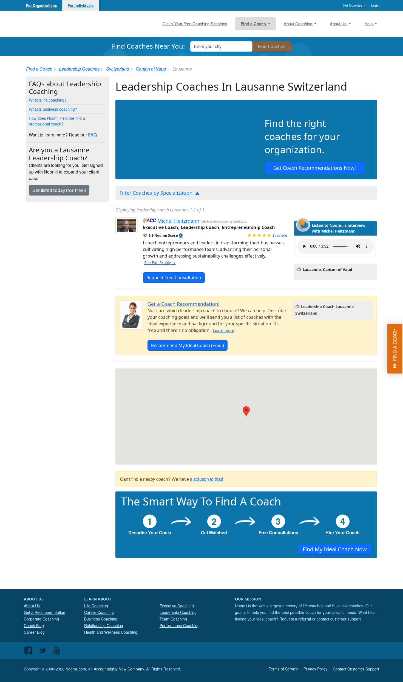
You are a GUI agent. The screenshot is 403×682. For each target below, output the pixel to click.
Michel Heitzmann (178, 220)
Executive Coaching (177, 605)
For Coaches (353, 5)
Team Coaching (173, 619)
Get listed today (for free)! (59, 190)
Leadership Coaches (79, 69)
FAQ (92, 135)
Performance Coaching (180, 625)
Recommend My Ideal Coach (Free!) (187, 345)
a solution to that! (206, 479)
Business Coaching (100, 619)
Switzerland (117, 69)
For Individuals (80, 5)
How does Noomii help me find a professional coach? (57, 121)
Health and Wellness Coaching (110, 632)
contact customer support (339, 619)
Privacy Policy (315, 669)
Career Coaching (99, 612)
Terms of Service (283, 669)
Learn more (223, 330)
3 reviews (280, 235)
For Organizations (41, 5)
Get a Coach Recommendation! (183, 304)
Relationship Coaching (103, 625)
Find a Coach (39, 69)
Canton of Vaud (151, 69)
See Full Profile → (160, 262)
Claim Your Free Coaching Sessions (195, 23)
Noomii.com (76, 669)
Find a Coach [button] (254, 24)
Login (375, 5)
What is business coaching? (53, 109)
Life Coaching (96, 605)
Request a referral (295, 619)
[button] (181, 235)
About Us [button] (339, 23)
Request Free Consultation (173, 278)
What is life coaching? (48, 100)
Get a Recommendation (44, 612)
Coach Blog (34, 625)
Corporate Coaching (41, 619)
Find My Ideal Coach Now (335, 549)
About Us (32, 605)
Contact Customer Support (356, 669)
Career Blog (34, 632)
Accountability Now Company (119, 669)
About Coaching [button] (298, 23)
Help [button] (369, 23)
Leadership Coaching (178, 612)
